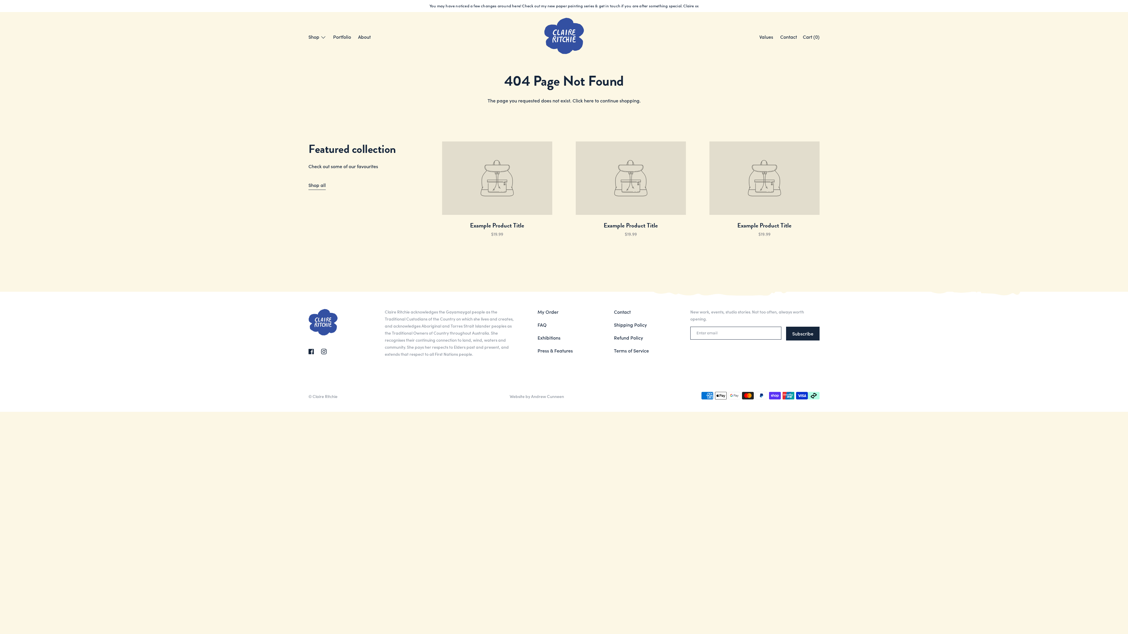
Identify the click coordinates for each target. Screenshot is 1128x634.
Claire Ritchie (325, 396)
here (589, 100)
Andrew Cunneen (547, 396)
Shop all (317, 185)
